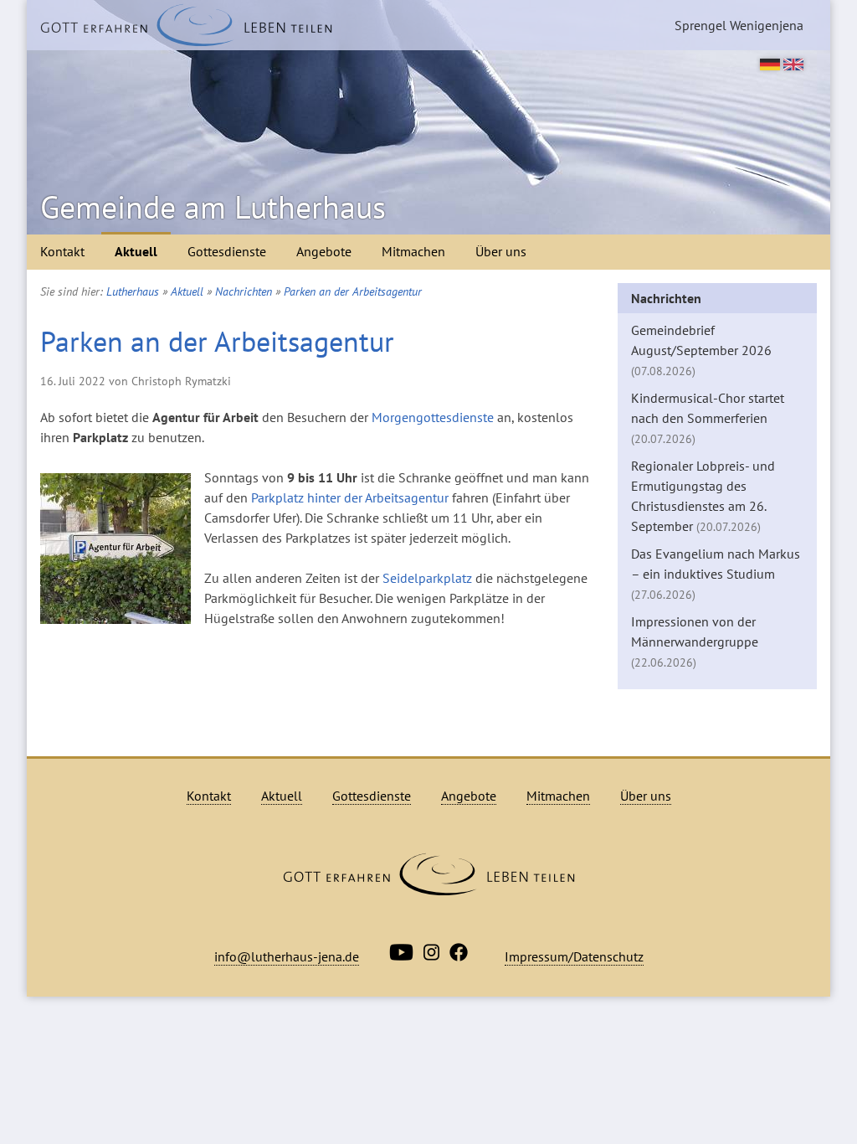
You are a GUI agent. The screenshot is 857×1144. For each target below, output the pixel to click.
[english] (793, 65)
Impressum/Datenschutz (574, 956)
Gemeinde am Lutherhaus (213, 207)
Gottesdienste (226, 251)
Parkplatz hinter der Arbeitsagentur (350, 497)
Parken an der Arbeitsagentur (353, 291)
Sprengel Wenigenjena (739, 25)
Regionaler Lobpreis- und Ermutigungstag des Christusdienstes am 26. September (703, 495)
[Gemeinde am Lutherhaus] (186, 25)
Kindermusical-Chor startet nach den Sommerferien (707, 417)
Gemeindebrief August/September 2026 (701, 350)
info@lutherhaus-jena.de (286, 956)
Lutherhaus (132, 291)
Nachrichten (243, 291)
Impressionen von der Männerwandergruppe (694, 641)
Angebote (324, 251)
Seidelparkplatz (427, 577)
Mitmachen (413, 251)
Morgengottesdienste (433, 417)
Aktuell (136, 251)
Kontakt (62, 251)
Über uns (500, 251)
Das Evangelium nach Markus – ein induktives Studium (715, 573)
